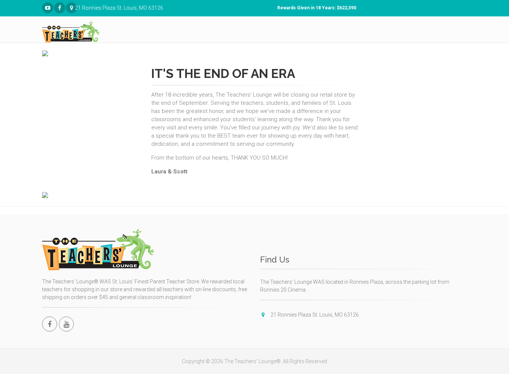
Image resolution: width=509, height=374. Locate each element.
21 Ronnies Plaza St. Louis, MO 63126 (76, 8)
